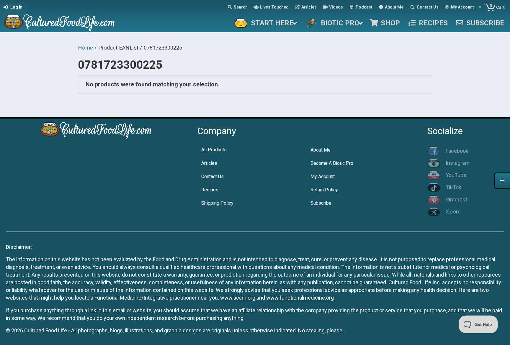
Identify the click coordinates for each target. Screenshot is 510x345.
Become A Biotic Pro (331, 163)
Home (85, 48)
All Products (214, 149)
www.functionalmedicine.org (300, 298)
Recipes (209, 190)
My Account (322, 176)
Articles (209, 163)
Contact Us (212, 176)
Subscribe (320, 203)
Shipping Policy (217, 203)
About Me (320, 150)
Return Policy (324, 190)
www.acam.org (237, 298)
